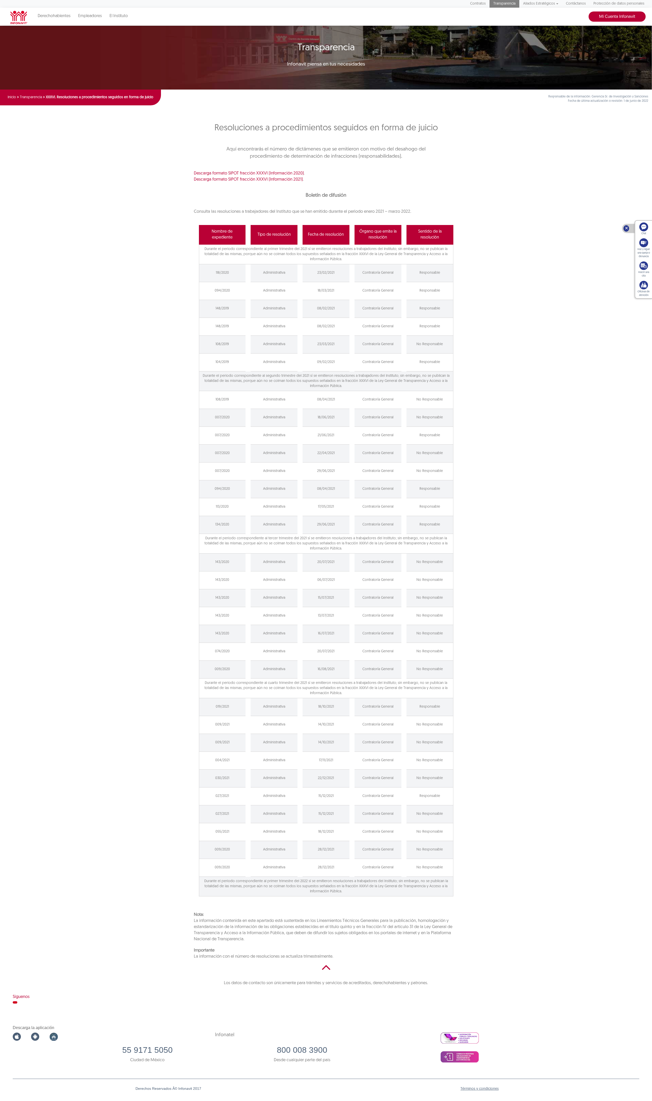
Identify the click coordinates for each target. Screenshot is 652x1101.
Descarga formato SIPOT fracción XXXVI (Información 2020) (249, 173)
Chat (643, 233)
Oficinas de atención (643, 293)
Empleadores (90, 16)
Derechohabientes (54, 16)
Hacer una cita (643, 274)
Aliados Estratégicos (539, 4)
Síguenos (21, 997)
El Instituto (119, 16)
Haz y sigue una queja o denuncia (643, 253)
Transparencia (504, 4)
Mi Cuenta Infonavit (617, 17)
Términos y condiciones (479, 1089)
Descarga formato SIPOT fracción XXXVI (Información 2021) (248, 179)
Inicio (12, 97)
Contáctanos (576, 4)
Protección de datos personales (618, 4)
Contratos (478, 4)
